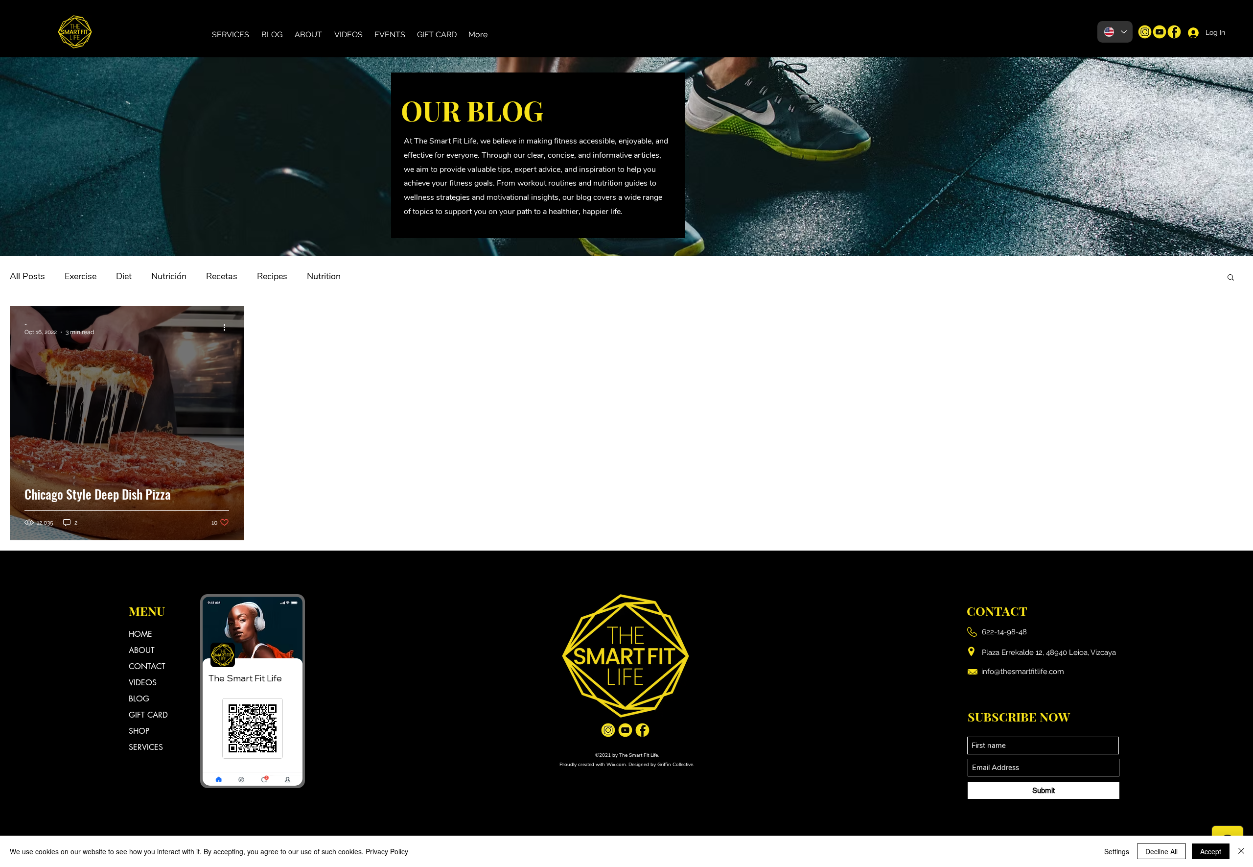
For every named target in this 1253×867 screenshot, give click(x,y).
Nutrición (168, 276)
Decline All (1161, 851)
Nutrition (324, 276)
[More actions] (227, 328)
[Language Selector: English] (1115, 32)
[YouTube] (1159, 32)
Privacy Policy (387, 851)
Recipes (272, 276)
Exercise (80, 276)
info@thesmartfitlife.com (1022, 671)
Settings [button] (1116, 851)
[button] (1230, 278)
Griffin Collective (675, 764)
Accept (1210, 851)
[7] (1145, 32)
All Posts (27, 276)
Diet (124, 276)
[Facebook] (1174, 32)
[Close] (1241, 851)
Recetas (221, 276)
